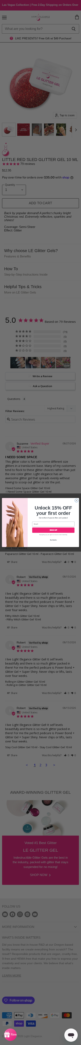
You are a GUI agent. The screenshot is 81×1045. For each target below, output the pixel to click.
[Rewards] (10, 1035)
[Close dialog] (76, 500)
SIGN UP (53, 530)
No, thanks (53, 540)
